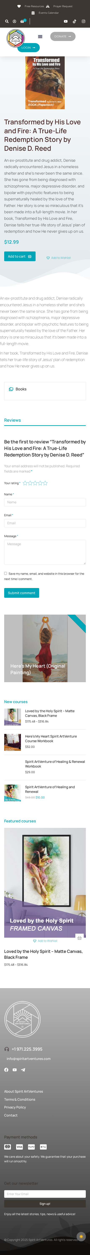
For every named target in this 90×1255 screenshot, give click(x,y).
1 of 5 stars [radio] (25, 483)
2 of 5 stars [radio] (30, 483)
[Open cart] (22, 21)
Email (8, 515)
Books (21, 388)
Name (9, 494)
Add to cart (17, 256)
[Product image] (12, 717)
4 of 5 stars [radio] (40, 483)
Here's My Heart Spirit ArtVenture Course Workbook (51, 738)
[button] (40, 36)
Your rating (12, 483)
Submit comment (21, 593)
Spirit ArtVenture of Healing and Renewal (50, 789)
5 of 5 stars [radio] (45, 483)
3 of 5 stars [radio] (35, 483)
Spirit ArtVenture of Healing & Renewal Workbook (55, 764)
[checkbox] (81, 1236)
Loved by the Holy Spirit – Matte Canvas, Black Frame (50, 713)
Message (11, 536)
